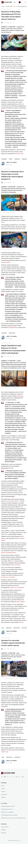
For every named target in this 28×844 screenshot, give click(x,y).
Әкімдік (4, 333)
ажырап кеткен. (6, 262)
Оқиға (2, 785)
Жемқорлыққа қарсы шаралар (9, 815)
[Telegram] (8, 23)
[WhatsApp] (5, 23)
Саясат (3, 788)
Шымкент (12, 333)
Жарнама (3, 832)
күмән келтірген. (16, 564)
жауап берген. (14, 501)
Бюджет (4, 159)
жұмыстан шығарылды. (17, 587)
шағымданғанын (13, 327)
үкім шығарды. (20, 601)
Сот (3, 628)
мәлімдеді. (20, 396)
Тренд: (3, 6)
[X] (14, 23)
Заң (3, 757)
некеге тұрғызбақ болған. (9, 552)
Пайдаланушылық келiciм (7, 806)
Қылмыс (8, 628)
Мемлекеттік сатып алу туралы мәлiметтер (13, 818)
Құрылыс (17, 757)
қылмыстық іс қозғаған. (8, 577)
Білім (10, 159)
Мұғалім (17, 159)
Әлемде (3, 797)
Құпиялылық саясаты (7, 809)
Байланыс (3, 829)
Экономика (4, 794)
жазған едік (19, 153)
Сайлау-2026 (9, 6)
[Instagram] (2, 23)
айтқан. (21, 622)
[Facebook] (11, 23)
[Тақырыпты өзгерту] (20, 2)
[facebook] (11, 777)
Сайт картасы (5, 827)
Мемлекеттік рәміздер (7, 812)
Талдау (3, 791)
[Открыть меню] (25, 2)
